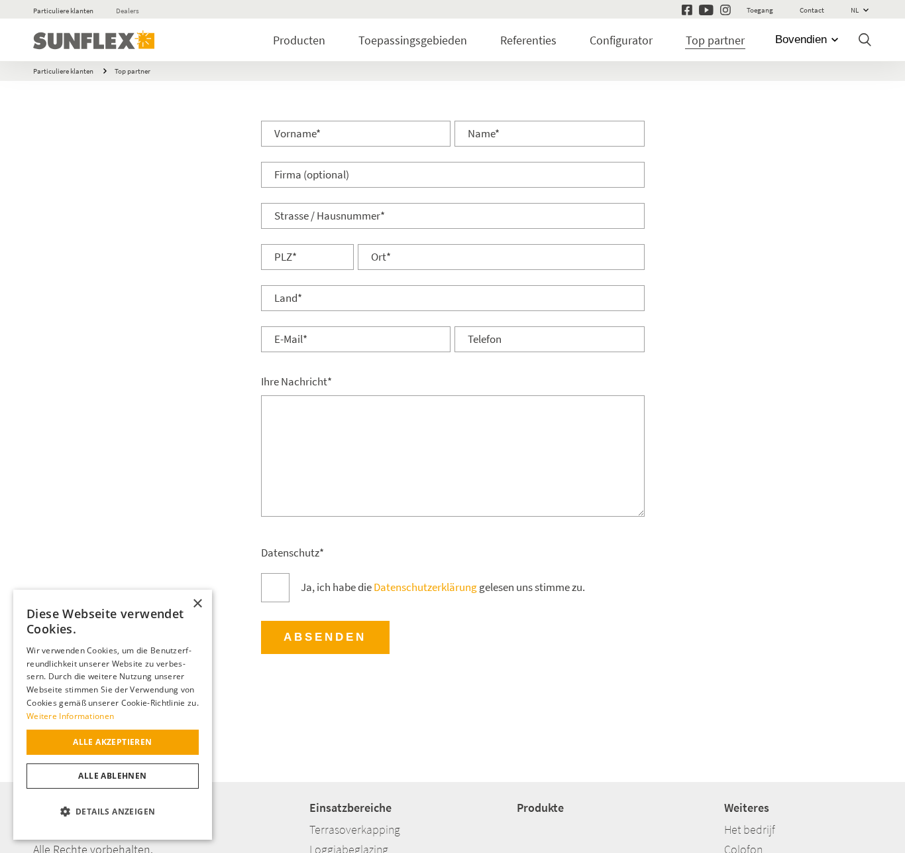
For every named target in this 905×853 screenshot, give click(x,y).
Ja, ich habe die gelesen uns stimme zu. (443, 587)
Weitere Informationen (70, 716)
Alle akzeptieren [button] (112, 742)
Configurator (621, 40)
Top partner (715, 40)
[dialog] (112, 715)
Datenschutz (292, 553)
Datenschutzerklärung (425, 587)
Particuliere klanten (63, 10)
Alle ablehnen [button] (112, 775)
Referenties (528, 40)
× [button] (197, 604)
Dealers (127, 10)
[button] (113, 811)
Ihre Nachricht (296, 382)
